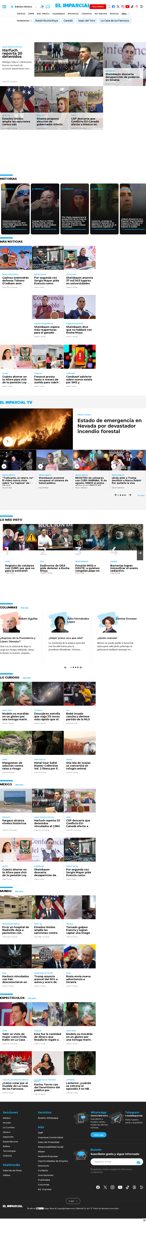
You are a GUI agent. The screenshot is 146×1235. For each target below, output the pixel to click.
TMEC (73, 115)
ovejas (69, 760)
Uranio (113, 562)
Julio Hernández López (78, 620)
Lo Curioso (9, 1127)
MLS (67, 710)
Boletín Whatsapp (48, 1118)
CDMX (31, 13)
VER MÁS (24, 608)
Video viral (7, 710)
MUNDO (6, 891)
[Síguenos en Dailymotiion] (141, 1187)
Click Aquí (98, 1135)
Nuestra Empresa (48, 1156)
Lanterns (70, 1080)
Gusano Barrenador (43, 324)
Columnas (86, 13)
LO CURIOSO (9, 677)
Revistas (114, 13)
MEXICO (6, 784)
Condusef (70, 373)
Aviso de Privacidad (48, 1142)
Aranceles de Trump (43, 973)
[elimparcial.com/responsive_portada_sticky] (144, 1220)
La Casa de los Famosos (115, 20)
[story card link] (68, 59)
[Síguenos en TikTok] (132, 6)
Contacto (43, 1170)
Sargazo (6, 817)
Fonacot (38, 373)
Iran (4, 973)
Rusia (68, 973)
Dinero (6, 1132)
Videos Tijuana (84, 415)
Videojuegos (39, 760)
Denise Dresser (126, 618)
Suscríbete (98, 6)
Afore (5, 373)
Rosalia (37, 1031)
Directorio (43, 1165)
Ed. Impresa (101, 13)
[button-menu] (4, 6)
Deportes (8, 1136)
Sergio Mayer (40, 274)
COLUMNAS (8, 607)
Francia (69, 924)
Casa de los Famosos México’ (15, 1080)
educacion (71, 274)
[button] (140, 553)
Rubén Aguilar (28, 618)
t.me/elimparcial (133, 1116)
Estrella (38, 710)
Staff (40, 1132)
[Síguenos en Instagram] (122, 6)
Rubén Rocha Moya (46, 20)
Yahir (4, 1031)
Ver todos (141, 495)
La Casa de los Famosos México (45, 1080)
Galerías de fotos (12, 1170)
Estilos (6, 1146)
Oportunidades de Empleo (53, 1161)
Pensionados (81, 562)
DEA (42, 562)
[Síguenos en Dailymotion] (141, 6)
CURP (7, 562)
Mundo (7, 1122)
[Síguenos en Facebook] (113, 6)
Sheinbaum (110, 71)
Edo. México (43, 13)
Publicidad (44, 1180)
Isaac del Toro (86, 20)
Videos (6, 1175)
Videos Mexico (8, 475)
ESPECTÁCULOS (12, 998)
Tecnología (9, 1151)
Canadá (68, 20)
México (7, 1118)
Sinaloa (40, 115)
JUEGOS (21, 13)
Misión (41, 1151)
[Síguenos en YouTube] (127, 6)
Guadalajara (58, 13)
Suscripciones (45, 1175)
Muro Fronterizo (10, 274)
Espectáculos (10, 1141)
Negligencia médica (11, 924)
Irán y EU (6, 115)
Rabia (4, 760)
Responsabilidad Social (50, 1146)
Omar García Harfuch (12, 47)
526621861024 (99, 1116)
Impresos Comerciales (50, 1137)
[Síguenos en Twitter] (118, 6)
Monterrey (73, 13)
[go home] (13, 1206)
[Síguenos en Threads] (136, 6)
